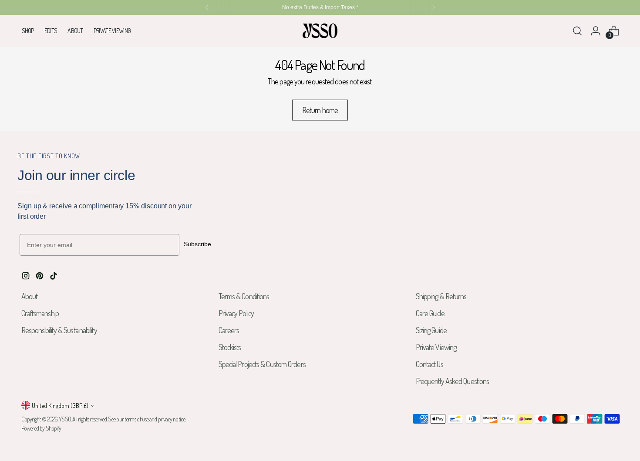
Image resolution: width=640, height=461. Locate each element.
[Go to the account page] (595, 31)
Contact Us (429, 364)
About (29, 296)
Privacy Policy (236, 313)
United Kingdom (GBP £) (60, 405)
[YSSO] (320, 30)
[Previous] (206, 7)
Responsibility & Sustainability (59, 330)
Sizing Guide (431, 330)
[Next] (433, 7)
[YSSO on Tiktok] (54, 277)
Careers (229, 330)
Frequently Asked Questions (452, 381)
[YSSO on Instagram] (26, 277)
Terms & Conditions (244, 296)
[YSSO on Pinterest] (40, 277)
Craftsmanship (40, 313)
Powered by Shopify (41, 428)
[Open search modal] (577, 31)
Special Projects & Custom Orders (262, 364)
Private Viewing (436, 347)
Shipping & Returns (441, 296)
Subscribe (197, 244)
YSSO (65, 419)
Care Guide (430, 313)
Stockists (230, 347)
